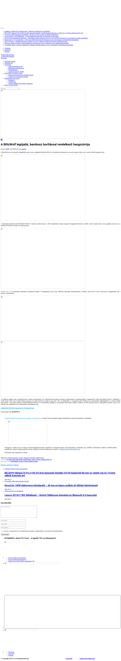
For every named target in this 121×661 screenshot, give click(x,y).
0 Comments (22, 149)
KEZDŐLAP (9, 63)
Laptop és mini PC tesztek (16, 71)
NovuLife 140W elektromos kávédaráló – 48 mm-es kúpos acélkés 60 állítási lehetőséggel (31, 34)
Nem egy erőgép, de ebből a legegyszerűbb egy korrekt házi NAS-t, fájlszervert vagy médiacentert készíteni (37, 43)
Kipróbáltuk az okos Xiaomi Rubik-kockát (24, 461)
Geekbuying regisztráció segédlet (18, 77)
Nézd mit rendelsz (10, 61)
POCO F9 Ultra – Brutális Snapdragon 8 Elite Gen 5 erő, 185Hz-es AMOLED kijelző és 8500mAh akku (36, 41)
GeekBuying (12, 82)
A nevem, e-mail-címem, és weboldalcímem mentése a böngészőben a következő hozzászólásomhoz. (33, 531)
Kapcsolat (69, 658)
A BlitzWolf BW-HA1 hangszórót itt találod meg (17, 408)
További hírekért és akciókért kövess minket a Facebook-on (22, 418)
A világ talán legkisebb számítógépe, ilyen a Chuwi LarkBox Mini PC (29, 460)
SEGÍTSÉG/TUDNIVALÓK (13, 73)
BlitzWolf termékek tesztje (16, 68)
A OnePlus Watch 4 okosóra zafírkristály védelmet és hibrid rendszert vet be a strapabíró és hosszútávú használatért (39, 45)
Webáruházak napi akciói (12, 78)
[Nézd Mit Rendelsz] (7, 55)
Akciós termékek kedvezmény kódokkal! (20, 83)
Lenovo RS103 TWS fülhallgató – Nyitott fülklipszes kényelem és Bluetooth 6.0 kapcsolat (32, 36)
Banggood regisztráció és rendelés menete (20, 75)
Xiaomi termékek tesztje (15, 66)
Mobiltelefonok (12, 70)
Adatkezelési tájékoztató (87, 658)
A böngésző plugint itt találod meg (69, 449)
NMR (7, 149)
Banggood (11, 80)
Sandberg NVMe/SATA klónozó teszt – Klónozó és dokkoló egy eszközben (27, 31)
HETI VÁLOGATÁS (11, 85)
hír (1, 139)
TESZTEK (8, 65)
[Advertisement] (60, 14)
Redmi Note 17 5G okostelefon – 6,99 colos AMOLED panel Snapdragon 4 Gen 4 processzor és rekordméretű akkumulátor (42, 40)
